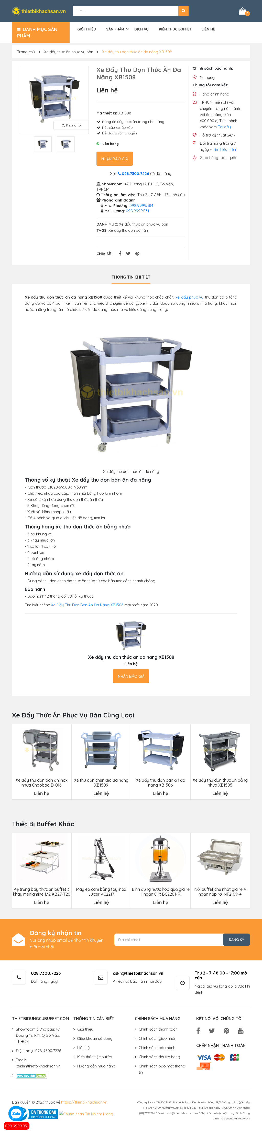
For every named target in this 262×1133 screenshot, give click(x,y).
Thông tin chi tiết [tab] (131, 277)
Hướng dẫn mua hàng (96, 1066)
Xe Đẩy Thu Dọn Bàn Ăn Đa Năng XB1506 (87, 604)
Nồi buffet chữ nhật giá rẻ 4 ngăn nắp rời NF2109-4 (220, 892)
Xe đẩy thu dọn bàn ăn (128, 230)
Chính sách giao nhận (157, 1038)
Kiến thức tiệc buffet (94, 1056)
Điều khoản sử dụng (95, 1038)
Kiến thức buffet (175, 29)
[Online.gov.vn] (35, 1113)
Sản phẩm (115, 29)
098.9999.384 (141, 205)
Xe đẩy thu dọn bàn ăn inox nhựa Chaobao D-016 (42, 783)
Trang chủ (26, 51)
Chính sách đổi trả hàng (159, 1056)
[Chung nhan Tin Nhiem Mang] (86, 1113)
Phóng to (73, 125)
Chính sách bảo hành (157, 1047)
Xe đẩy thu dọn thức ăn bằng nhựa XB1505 (220, 783)
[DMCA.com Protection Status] (31, 1075)
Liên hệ (208, 29)
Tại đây (224, 126)
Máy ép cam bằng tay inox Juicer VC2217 (101, 892)
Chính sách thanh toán (158, 1029)
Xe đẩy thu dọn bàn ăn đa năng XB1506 (160, 783)
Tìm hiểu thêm (225, 149)
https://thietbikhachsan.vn (84, 1102)
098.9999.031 (16, 1126)
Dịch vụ (141, 29)
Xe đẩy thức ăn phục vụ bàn (68, 51)
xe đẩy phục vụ (189, 297)
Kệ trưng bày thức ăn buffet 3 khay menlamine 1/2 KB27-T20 (41, 892)
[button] (183, 11)
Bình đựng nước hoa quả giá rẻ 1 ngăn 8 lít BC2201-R (161, 892)
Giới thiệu (86, 29)
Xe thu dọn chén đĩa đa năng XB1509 (101, 783)
